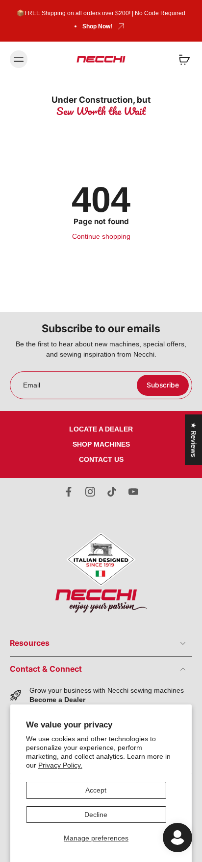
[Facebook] (68, 491)
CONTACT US (101, 459)
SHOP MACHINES (101, 444)
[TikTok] (112, 491)
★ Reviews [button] (194, 439)
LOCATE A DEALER (101, 429)
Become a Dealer (57, 699)
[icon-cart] (181, 59)
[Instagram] (90, 491)
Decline (95, 814)
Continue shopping (101, 236)
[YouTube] (133, 491)
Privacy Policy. (60, 765)
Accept (95, 790)
